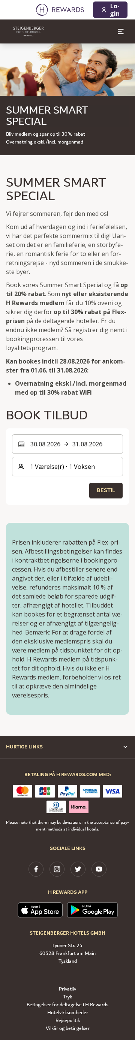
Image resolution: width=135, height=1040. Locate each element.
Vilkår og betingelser (68, 1029)
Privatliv (67, 989)
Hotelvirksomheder (67, 1013)
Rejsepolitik (68, 1021)
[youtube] (99, 869)
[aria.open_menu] (121, 31)
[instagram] (57, 869)
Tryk (67, 997)
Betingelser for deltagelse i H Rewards (67, 1005)
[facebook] (36, 869)
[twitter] (78, 869)
